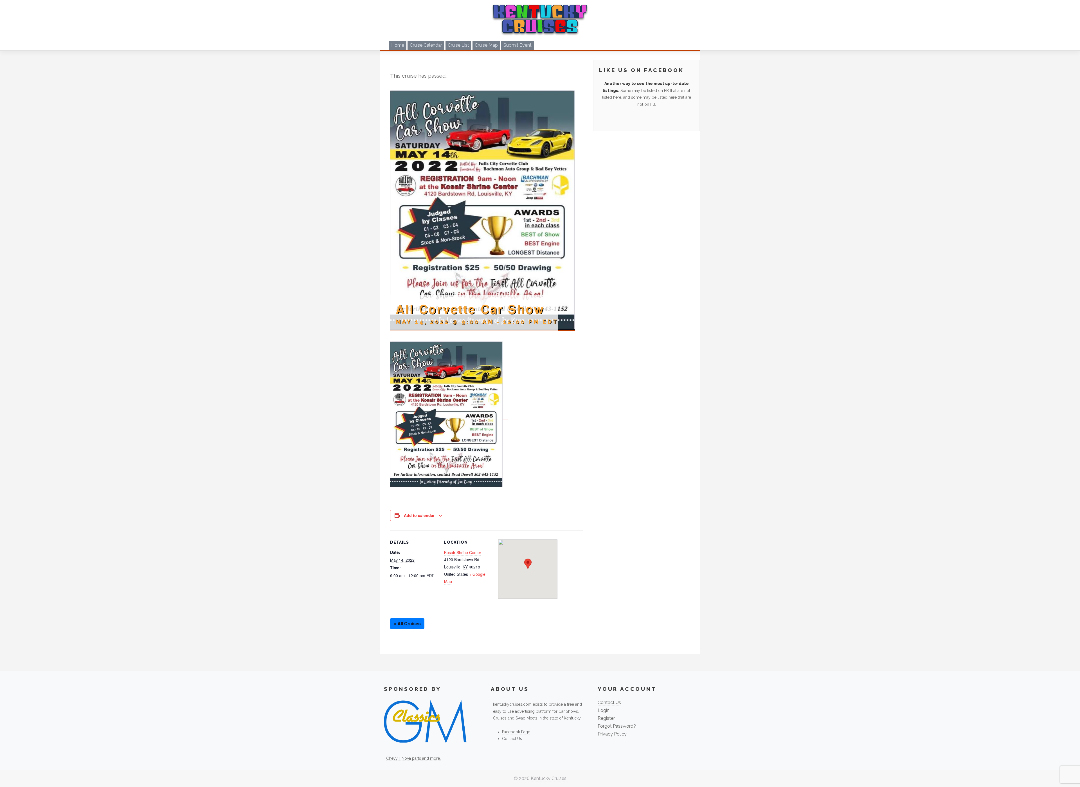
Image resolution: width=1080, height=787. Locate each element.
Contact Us (512, 738)
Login (603, 710)
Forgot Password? (617, 726)
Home (397, 45)
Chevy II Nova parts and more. (413, 758)
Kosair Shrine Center (462, 552)
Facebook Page (516, 732)
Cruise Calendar (426, 45)
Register (606, 718)
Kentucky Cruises (548, 778)
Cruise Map (486, 45)
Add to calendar (419, 515)
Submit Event (517, 45)
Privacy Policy (612, 734)
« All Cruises (407, 623)
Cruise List (458, 45)
